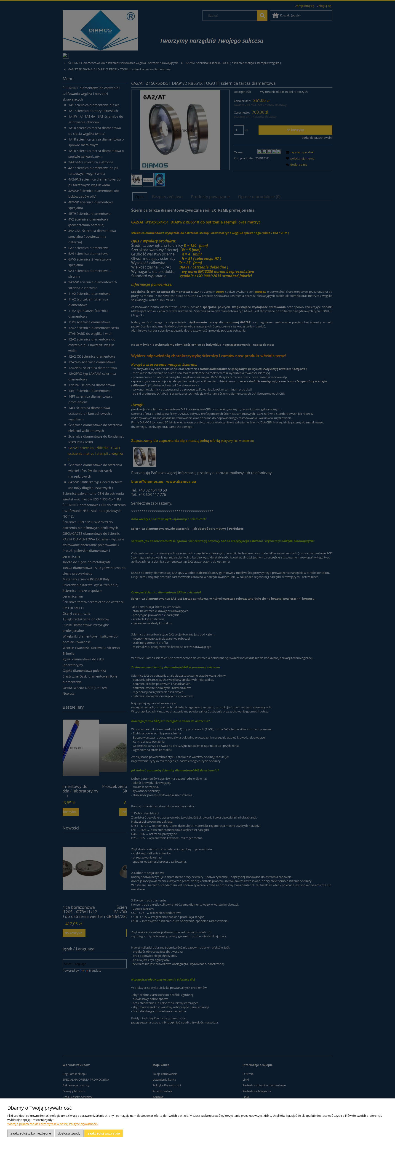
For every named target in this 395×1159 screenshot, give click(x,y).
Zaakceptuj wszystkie (104, 1133)
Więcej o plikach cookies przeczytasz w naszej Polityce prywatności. (52, 1124)
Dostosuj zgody (69, 1133)
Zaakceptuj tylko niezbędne (31, 1133)
